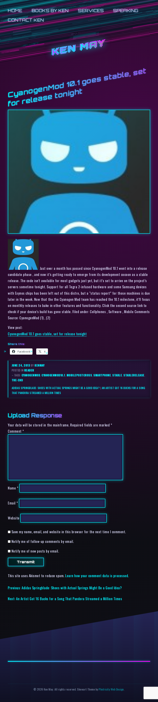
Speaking (125, 10)
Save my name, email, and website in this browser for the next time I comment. (69, 531)
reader (29, 370)
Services (91, 10)
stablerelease (133, 375)
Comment (16, 431)
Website (14, 517)
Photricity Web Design (111, 689)
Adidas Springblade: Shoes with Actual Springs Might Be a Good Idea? (56, 388)
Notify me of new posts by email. (35, 551)
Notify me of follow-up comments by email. (43, 541)
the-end (17, 380)
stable (117, 375)
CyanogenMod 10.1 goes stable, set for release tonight (47, 333)
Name (13, 488)
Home (15, 10)
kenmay (39, 365)
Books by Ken (50, 10)
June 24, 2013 (21, 365)
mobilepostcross (79, 375)
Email (13, 503)
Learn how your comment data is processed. (97, 575)
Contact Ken (26, 20)
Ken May (79, 48)
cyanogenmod (31, 375)
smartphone (102, 375)
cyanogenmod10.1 (53, 375)
